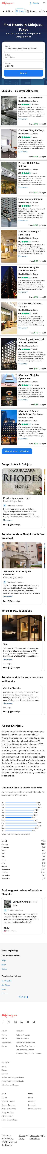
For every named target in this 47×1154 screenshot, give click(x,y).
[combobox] (21, 48)
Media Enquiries (34, 1109)
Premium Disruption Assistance (28, 1053)
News (30, 1098)
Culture (4, 1070)
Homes (4, 1046)
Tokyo (4, 960)
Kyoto (4, 965)
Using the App (7, 1112)
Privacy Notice (7, 1116)
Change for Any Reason (25, 1042)
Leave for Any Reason (25, 1050)
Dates (7, 55)
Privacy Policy (22, 1137)
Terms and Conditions (35, 1137)
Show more (23, 119)
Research (32, 1105)
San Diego (6, 985)
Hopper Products (8, 1105)
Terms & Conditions (9, 1120)
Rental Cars (6, 1042)
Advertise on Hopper (10, 1085)
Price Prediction (22, 1039)
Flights (4, 1035)
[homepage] (7, 3)
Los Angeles (7, 981)
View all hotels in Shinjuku (17, 451)
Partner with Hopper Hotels (13, 1081)
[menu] (44, 3)
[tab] (8, 11)
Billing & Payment (9, 1109)
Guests (8, 64)
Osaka (4, 969)
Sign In (36, 3)
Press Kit (31, 1101)
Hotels (4, 1039)
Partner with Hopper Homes (13, 1078)
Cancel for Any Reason (25, 1046)
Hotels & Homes (8, 1101)
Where (7, 46)
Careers (5, 1074)
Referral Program (23, 1035)
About (4, 1066)
